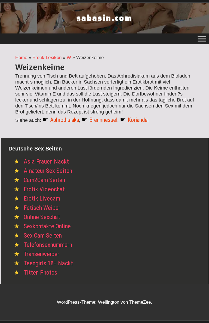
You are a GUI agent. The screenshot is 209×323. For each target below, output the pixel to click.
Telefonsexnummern (48, 244)
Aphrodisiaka (64, 119)
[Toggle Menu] (202, 38)
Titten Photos (40, 272)
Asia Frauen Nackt (46, 161)
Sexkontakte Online (47, 226)
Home (21, 57)
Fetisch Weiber (42, 207)
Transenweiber (41, 254)
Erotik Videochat (44, 189)
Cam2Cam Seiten (44, 180)
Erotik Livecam (42, 198)
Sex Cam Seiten (43, 235)
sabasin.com (104, 18)
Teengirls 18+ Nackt (48, 263)
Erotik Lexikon (47, 57)
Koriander (138, 119)
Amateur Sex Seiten (48, 170)
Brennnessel (103, 119)
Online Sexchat (42, 217)
